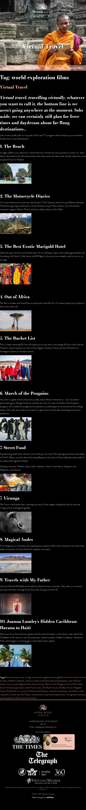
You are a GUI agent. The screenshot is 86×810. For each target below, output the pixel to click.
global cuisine (50, 677)
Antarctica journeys (15, 677)
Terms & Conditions (43, 732)
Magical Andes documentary (31, 684)
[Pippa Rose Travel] (43, 16)
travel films (73, 691)
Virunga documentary (75, 694)
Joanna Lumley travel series (37, 680)
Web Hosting (37, 797)
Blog (47, 68)
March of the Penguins (55, 684)
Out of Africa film (74, 684)
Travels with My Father (20, 694)
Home (6, 68)
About (17, 68)
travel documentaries (58, 691)
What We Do (33, 68)
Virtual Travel (13, 87)
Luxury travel (11, 684)
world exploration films (10, 698)
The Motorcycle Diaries (37, 691)
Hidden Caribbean (16, 680)
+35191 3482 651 (51, 721)
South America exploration (12, 687)
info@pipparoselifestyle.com (45, 727)
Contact (59, 68)
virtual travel (36, 694)
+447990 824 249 (36, 721)
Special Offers (76, 68)
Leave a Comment (28, 698)
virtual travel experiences (54, 694)
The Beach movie (49, 687)
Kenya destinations (59, 680)
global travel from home (67, 677)
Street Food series (33, 687)
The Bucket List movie (16, 691)
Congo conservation (34, 677)
